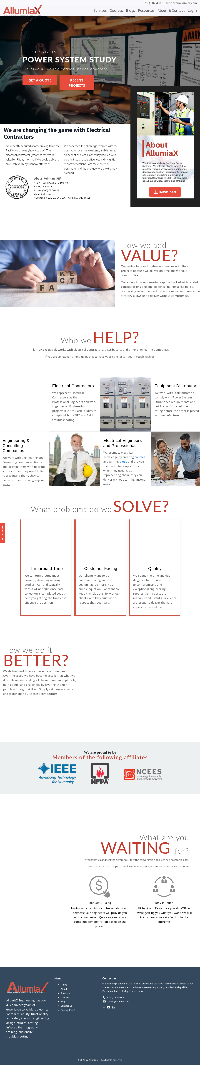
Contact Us (66, 1005)
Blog (63, 1001)
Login (192, 10)
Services (100, 10)
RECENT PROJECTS (77, 83)
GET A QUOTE (39, 80)
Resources (146, 10)
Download (167, 192)
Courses (116, 10)
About (64, 988)
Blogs (130, 10)
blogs (123, 461)
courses (140, 457)
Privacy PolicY (68, 1009)
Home (64, 984)
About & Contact (171, 10)
